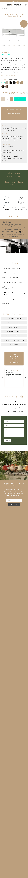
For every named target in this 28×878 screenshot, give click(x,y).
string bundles (14, 344)
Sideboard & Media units (13, 336)
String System (20, 231)
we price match (14, 1)
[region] (14, 377)
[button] (3, 377)
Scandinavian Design (13, 331)
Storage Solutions (19, 340)
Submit (8, 440)
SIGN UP (14, 504)
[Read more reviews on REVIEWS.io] (14, 362)
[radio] (3, 82)
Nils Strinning (7, 54)
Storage (6, 340)
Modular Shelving (13, 323)
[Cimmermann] (14, 5)
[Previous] (9, 40)
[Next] (18, 40)
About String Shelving (14, 318)
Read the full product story (9, 75)
